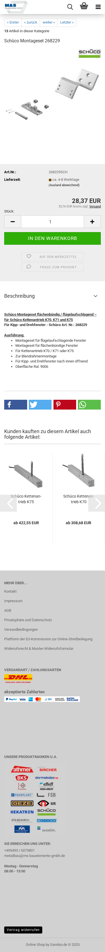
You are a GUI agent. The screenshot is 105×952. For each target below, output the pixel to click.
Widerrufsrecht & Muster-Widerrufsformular (38, 648)
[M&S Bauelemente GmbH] (14, 7)
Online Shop (35, 944)
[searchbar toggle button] (70, 7)
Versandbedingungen (21, 629)
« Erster (13, 22)
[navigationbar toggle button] (98, 7)
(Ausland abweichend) (64, 185)
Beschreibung (19, 296)
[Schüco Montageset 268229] (52, 91)
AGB (7, 610)
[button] (12, 221)
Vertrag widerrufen (23, 930)
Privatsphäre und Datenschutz (28, 620)
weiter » (49, 22)
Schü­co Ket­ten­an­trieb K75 (26, 499)
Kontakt (10, 591)
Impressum (13, 601)
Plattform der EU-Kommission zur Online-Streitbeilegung (48, 639)
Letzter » (67, 22)
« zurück (30, 22)
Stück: (9, 211)
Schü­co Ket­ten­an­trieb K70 (78, 499)
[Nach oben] (89, 943)
